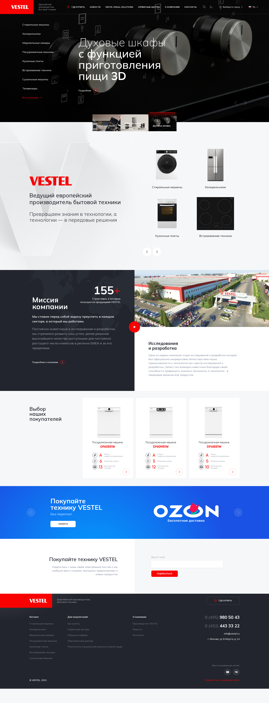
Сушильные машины (35, 79)
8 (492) (222, 625)
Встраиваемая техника (36, 70)
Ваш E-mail (158, 557)
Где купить (78, 7)
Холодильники (31, 33)
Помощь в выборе (78, 635)
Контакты (191, 7)
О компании (172, 7)
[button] (236, 104)
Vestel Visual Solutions (119, 7)
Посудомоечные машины (38, 52)
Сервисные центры (149, 7)
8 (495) (222, 617)
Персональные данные (80, 640)
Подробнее (84, 90)
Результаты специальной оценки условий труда (95, 646)
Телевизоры (29, 88)
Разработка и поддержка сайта (222, 680)
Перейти (63, 524)
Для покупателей (78, 616)
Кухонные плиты (32, 61)
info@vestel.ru (232, 633)
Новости (95, 7)
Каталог (34, 616)
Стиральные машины (35, 24)
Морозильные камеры (36, 42)
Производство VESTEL (145, 623)
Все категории (30, 97)
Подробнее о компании (45, 362)
